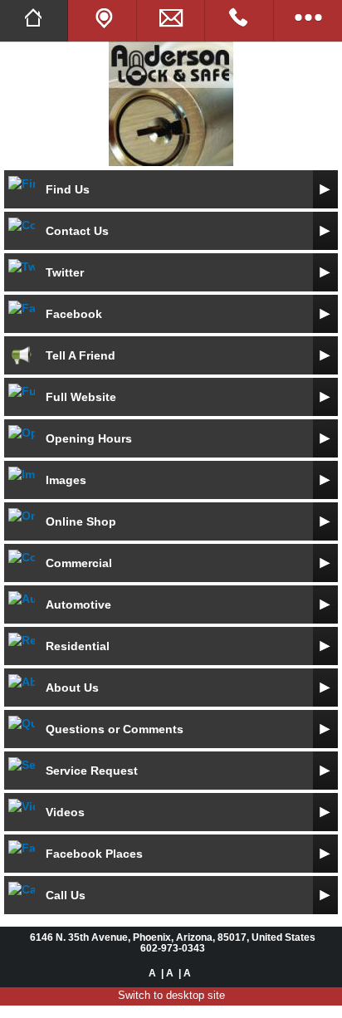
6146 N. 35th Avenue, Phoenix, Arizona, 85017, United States (172, 937)
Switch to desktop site (171, 995)
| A (167, 972)
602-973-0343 (172, 947)
